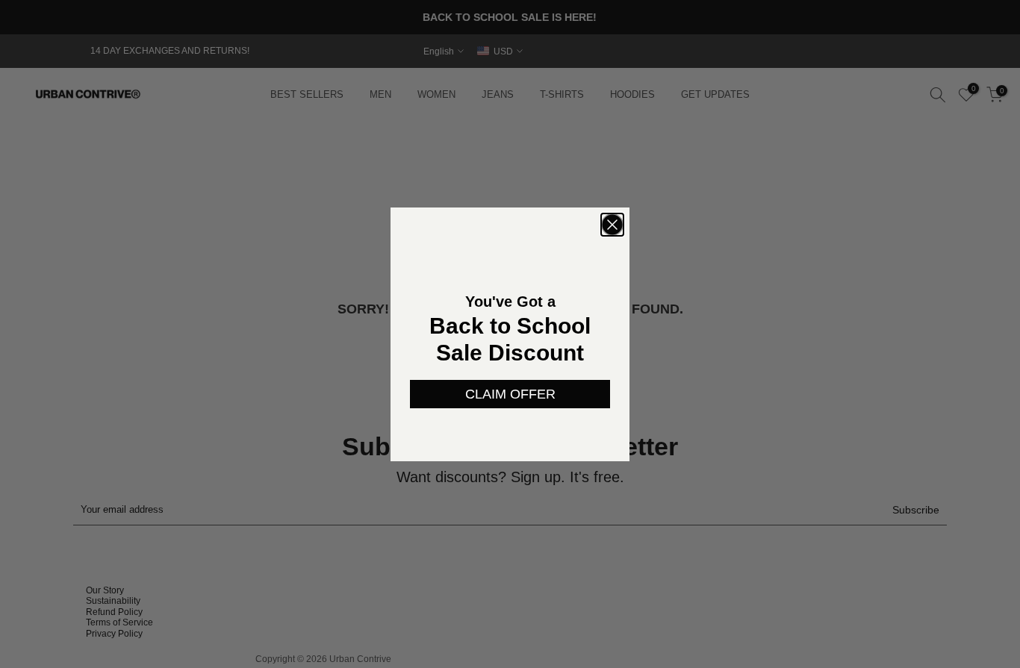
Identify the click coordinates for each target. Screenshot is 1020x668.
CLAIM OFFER (510, 394)
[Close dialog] (612, 224)
